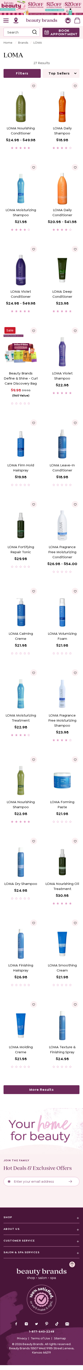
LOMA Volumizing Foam (62, 636)
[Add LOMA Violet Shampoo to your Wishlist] (75, 330)
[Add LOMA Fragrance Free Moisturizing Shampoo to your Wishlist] (75, 672)
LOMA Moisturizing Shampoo (21, 212)
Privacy (22, 1338)
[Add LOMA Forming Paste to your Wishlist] (75, 759)
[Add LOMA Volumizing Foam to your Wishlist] (75, 591)
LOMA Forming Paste (62, 804)
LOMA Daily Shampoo (62, 131)
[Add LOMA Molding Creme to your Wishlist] (33, 1004)
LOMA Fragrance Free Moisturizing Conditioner (62, 552)
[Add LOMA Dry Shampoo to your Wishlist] (33, 841)
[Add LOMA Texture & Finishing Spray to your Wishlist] (75, 1004)
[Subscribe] (70, 1181)
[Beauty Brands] (41, 20)
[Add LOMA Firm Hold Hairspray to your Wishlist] (33, 422)
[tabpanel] (41, 582)
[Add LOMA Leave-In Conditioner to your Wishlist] (75, 422)
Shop (8, 1217)
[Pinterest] (47, 1324)
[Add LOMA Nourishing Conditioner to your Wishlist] (33, 85)
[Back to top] (72, 1263)
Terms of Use (40, 1338)
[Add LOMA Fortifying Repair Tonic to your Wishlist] (33, 504)
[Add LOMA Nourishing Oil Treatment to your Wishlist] (75, 841)
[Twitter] (36, 1324)
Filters (22, 73)
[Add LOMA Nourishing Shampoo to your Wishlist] (33, 759)
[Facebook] (16, 1324)
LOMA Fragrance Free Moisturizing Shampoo (62, 720)
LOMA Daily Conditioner (62, 212)
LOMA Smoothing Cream (62, 968)
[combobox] (22, 32)
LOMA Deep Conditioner (62, 294)
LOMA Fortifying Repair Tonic (21, 549)
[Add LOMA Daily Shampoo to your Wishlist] (75, 85)
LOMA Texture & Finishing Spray (62, 1049)
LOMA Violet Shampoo (62, 376)
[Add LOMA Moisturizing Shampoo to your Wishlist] (33, 167)
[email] (67, 1324)
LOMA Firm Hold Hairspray (20, 468)
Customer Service (19, 1240)
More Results (41, 1089)
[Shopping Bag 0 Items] (77, 20)
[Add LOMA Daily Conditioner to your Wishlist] (75, 167)
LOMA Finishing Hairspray (20, 968)
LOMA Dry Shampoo (20, 883)
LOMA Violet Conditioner (20, 294)
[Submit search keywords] (34, 32)
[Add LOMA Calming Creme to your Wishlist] (33, 591)
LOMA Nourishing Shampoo (21, 804)
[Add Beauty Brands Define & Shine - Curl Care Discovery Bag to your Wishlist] (33, 330)
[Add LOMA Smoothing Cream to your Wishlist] (75, 923)
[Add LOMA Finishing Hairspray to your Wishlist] (33, 923)
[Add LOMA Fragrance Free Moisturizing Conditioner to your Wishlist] (75, 504)
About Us (12, 1229)
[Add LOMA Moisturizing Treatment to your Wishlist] (33, 672)
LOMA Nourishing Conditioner (21, 131)
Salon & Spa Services (22, 1252)
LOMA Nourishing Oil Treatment (62, 886)
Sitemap (60, 1338)
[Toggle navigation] (6, 20)
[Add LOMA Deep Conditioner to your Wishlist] (75, 249)
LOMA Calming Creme (21, 636)
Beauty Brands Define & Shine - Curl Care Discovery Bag (21, 378)
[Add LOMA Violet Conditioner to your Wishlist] (33, 249)
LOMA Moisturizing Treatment (21, 718)
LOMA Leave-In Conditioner (62, 468)
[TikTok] (57, 1324)
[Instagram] (26, 1324)
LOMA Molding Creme (21, 1049)
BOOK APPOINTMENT (64, 32)
